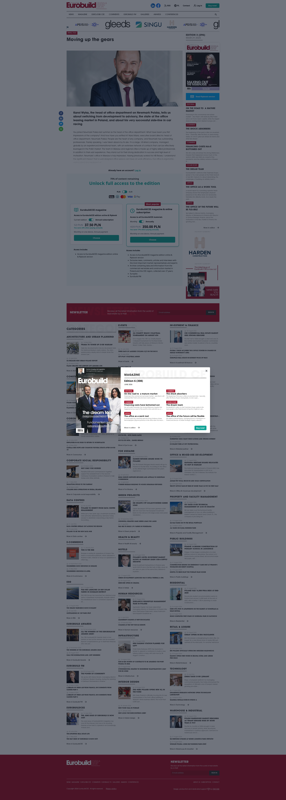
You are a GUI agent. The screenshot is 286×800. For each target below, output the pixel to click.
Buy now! (200, 428)
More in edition (132, 428)
